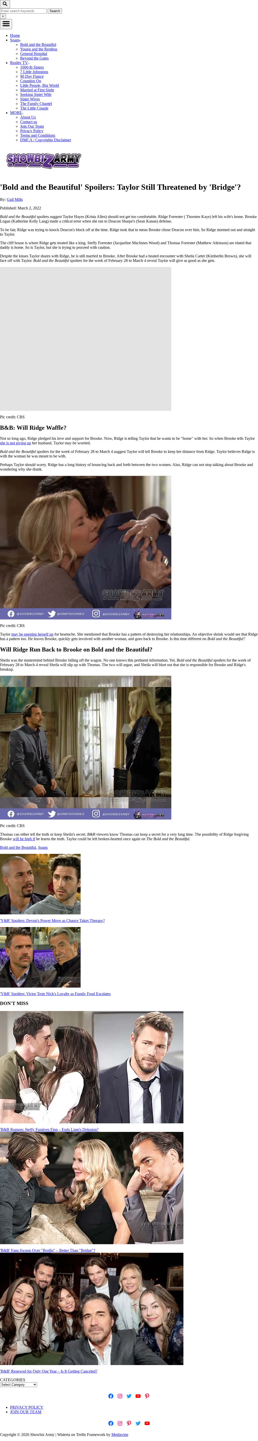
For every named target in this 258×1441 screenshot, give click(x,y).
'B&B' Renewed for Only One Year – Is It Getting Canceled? (48, 1371)
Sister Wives (30, 99)
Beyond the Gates (34, 58)
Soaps (43, 847)
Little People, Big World (39, 85)
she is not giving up (15, 443)
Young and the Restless (38, 49)
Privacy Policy (31, 131)
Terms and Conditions (37, 135)
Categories (12, 1380)
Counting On (30, 81)
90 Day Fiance (32, 76)
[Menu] (6, 24)
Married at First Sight (37, 90)
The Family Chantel (36, 103)
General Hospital (33, 53)
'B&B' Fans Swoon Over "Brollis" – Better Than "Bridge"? (47, 1250)
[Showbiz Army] (44, 175)
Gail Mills (15, 199)
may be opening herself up (32, 634)
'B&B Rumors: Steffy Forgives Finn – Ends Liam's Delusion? (49, 1129)
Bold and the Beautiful (38, 44)
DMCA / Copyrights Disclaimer (45, 140)
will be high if (24, 839)
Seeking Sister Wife (35, 94)
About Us (28, 117)
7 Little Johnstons (34, 72)
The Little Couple (34, 108)
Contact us (28, 122)
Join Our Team (32, 126)
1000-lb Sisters (32, 67)
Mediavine (119, 1434)
